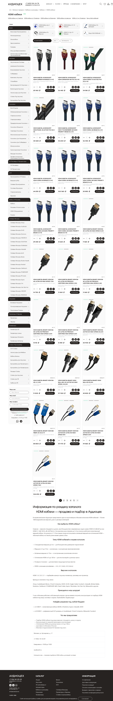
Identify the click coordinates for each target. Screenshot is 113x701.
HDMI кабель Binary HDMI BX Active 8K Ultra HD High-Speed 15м (68, 432)
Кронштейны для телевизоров (19, 367)
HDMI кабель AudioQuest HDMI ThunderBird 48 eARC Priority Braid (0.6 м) (67, 130)
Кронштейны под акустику (18, 100)
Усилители (59, 682)
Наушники (39, 692)
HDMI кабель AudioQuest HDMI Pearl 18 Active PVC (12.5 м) (44, 130)
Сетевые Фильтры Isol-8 (17, 253)
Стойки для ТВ (15, 379)
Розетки (13, 215)
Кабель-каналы (15, 356)
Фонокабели (14, 39)
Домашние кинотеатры (17, 66)
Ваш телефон (14, 401)
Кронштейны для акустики (18, 360)
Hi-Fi (57, 685)
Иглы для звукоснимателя (18, 51)
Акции (11, 24)
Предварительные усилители (19, 123)
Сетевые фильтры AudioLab (19, 226)
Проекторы (14, 318)
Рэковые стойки (15, 371)
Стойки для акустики (17, 375)
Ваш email (13, 395)
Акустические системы (17, 62)
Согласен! (85, 698)
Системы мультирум (16, 188)
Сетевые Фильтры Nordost (18, 264)
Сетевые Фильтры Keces (17, 257)
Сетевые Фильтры (62, 690)
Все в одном (14, 108)
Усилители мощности (17, 127)
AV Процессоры (15, 169)
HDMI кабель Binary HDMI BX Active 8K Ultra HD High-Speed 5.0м (93, 432)
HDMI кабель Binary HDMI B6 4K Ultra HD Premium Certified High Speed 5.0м (68, 331)
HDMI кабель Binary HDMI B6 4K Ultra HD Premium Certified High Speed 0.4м (93, 281)
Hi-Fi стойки (14, 348)
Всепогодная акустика (17, 89)
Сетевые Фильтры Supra (17, 279)
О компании (75, 4)
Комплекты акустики (16, 77)
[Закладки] (105, 4)
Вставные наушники (16, 302)
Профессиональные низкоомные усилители (17, 157)
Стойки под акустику (17, 96)
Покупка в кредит (88, 685)
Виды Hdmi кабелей (92, 18)
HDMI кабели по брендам (48, 18)
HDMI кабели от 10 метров (31, 18)
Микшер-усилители (16, 153)
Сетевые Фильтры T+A (17, 283)
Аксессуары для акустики (18, 92)
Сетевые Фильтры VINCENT (18, 291)
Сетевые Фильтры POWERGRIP (19, 272)
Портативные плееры (17, 310)
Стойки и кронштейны (63, 694)
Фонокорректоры (16, 35)
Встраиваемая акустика (18, 70)
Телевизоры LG (15, 329)
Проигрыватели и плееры (18, 176)
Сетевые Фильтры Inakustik (18, 249)
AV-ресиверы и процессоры (41, 686)
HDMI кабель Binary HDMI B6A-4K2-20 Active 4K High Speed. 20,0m (67, 382)
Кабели (13, 203)
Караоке (13, 195)
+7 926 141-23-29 (15, 679)
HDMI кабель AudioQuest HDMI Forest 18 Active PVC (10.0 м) (92, 79)
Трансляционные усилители (19, 150)
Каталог (49, 4)
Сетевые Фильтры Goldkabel (19, 245)
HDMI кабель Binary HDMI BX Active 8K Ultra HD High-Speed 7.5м (43, 483)
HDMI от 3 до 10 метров (78, 18)
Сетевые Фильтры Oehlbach (19, 268)
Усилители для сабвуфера (18, 142)
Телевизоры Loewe (16, 333)
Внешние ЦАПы (15, 180)
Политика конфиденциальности (93, 692)
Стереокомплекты (16, 192)
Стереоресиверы (16, 119)
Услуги (58, 4)
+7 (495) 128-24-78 (32, 3)
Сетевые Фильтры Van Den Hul (19, 287)
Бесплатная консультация (19, 409)
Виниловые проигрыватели (18, 31)
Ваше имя (13, 389)
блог (84, 4)
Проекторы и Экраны (63, 692)
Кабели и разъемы (42, 690)
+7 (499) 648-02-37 (19, 415)
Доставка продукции (89, 682)
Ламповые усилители (17, 131)
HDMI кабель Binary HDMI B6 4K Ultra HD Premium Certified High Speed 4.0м (43, 331)
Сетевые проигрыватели (18, 184)
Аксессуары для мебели (18, 352)
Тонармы (13, 47)
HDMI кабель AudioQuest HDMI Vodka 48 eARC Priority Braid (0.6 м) (93, 180)
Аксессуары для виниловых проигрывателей (19, 54)
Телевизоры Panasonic (17, 337)
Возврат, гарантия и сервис (91, 690)
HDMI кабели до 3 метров (15, 18)
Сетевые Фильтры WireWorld (19, 295)
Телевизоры (40, 694)
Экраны (13, 321)
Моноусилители (15, 146)
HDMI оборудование (17, 211)
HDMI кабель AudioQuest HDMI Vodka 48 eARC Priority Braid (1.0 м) (43, 230)
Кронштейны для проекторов (19, 364)
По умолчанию (38, 40)
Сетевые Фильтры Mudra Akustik (20, 260)
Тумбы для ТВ (14, 383)
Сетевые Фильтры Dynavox (18, 234)
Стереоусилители (16, 115)
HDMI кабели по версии (64, 18)
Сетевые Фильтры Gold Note (19, 241)
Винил (58, 680)
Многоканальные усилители (19, 134)
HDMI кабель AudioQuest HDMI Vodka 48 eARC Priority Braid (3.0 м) (68, 230)
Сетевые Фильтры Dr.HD (17, 230)
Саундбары (14, 81)
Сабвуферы (14, 73)
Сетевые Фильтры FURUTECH (19, 238)
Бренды (66, 4)
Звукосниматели (15, 43)
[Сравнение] (108, 4)
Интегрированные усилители (19, 112)
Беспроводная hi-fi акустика (19, 85)
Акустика (39, 682)
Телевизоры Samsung (17, 341)
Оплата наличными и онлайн (92, 687)
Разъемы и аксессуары (18, 207)
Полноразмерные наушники (19, 306)
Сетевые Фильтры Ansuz (17, 222)
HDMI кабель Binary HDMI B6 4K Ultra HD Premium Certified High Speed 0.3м (68, 281)
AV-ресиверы (14, 165)
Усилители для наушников (18, 138)
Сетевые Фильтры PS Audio (18, 276)
